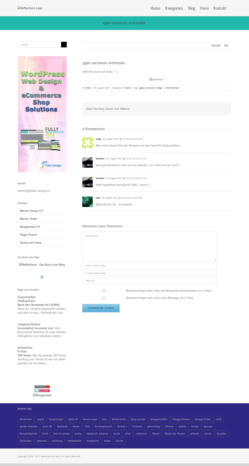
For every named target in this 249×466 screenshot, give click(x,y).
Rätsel (156, 433)
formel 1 (122, 426)
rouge (98, 138)
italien (182, 426)
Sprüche (221, 433)
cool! (219, 419)
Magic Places (28, 234)
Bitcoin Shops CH (31, 211)
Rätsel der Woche (175, 433)
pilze (128, 433)
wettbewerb (75, 440)
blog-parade (138, 419)
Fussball (137, 426)
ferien (76, 426)
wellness (42, 440)
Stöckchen (26, 440)
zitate (107, 440)
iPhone (169, 426)
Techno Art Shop (30, 242)
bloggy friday (203, 419)
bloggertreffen (158, 419)
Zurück (215, 45)
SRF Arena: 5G (27, 355)
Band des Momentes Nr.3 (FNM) (38, 305)
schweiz (194, 433)
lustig (78, 433)
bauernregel (56, 419)
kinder (195, 426)
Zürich (119, 440)
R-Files (22, 351)
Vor (226, 45)
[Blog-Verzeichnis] (42, 391)
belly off (73, 419)
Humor (127, 87)
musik (116, 433)
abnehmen (26, 419)
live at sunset (61, 433)
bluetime (100, 158)
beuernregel (90, 419)
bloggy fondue (181, 419)
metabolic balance (97, 433)
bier (104, 419)
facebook (62, 426)
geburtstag (153, 426)
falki (89, 87)
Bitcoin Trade (28, 219)
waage (159, 87)
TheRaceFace (26, 301)
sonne (207, 433)
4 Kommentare (172, 87)
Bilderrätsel (119, 419)
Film (87, 426)
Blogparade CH (30, 227)
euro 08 (47, 426)
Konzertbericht (28, 433)
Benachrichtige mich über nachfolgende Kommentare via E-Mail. (169, 290)
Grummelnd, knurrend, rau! (35, 328)
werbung (57, 440)
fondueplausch (103, 426)
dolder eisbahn (29, 426)
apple (142, 87)
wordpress (93, 440)
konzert (208, 426)
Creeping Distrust (29, 324)
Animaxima (25, 347)
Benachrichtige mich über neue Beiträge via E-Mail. (160, 298)
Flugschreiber (27, 297)
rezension (141, 433)
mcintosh (150, 87)
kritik (45, 433)
